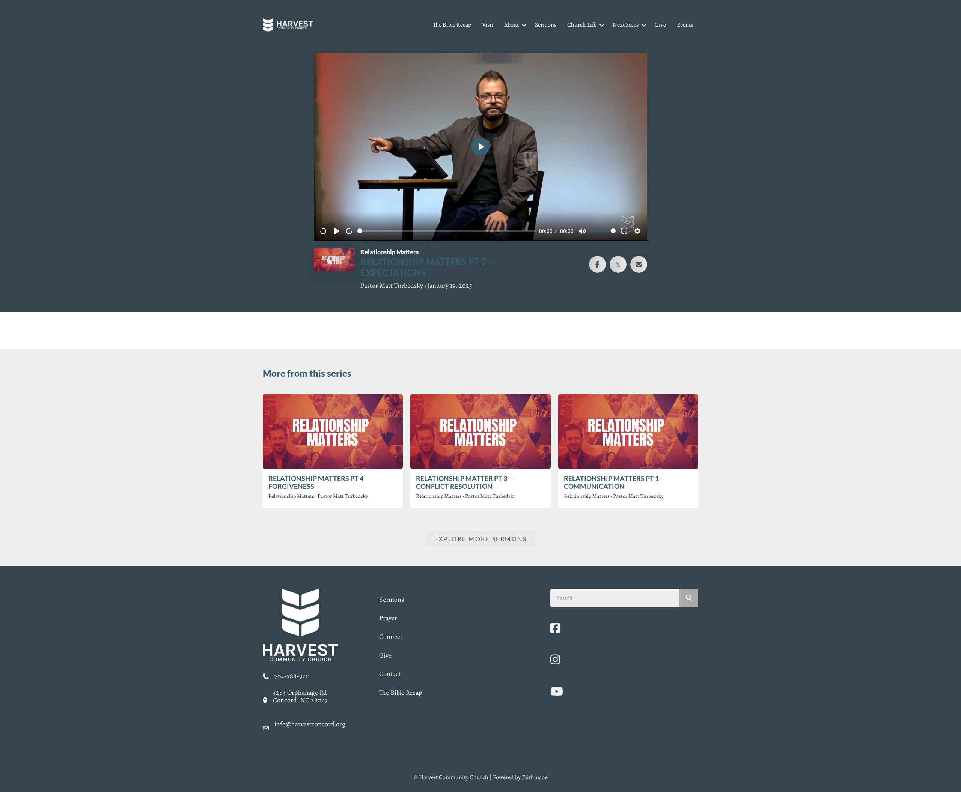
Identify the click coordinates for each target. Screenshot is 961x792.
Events (685, 25)
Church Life (581, 25)
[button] (524, 25)
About (511, 25)
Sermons (545, 25)
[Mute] (582, 231)
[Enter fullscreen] (625, 231)
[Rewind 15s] (324, 231)
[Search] (688, 598)
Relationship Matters (291, 496)
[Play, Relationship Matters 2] (337, 231)
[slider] (446, 230)
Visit (487, 25)
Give (660, 25)
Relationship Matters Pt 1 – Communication (614, 482)
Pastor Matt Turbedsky (343, 496)
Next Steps (626, 25)
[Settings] (637, 231)
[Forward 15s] (349, 231)
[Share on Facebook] (597, 264)
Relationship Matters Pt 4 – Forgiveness (318, 482)
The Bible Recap (452, 25)
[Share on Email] (638, 264)
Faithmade (535, 777)
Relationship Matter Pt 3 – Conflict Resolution (464, 482)
